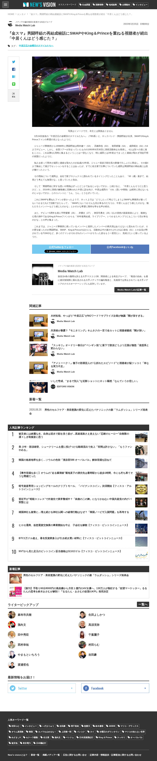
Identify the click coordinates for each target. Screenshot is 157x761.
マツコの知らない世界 (135, 732)
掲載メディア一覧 (51, 755)
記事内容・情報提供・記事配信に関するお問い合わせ (115, 755)
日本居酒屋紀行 (86, 737)
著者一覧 (35, 755)
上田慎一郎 (66, 732)
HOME (11, 14)
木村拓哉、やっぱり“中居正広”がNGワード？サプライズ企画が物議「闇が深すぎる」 (98, 315)
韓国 (31, 732)
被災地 (14, 743)
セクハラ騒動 (32, 737)
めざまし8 (16, 737)
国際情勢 (99, 5)
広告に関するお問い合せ (75, 755)
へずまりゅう (48, 726)
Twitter (22, 688)
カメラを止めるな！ (47, 732)
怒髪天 (87, 726)
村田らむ (15, 726)
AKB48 (112, 726)
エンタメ (21, 14)
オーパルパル (136, 737)
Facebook (97, 688)
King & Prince (105, 737)
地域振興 (113, 5)
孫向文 (58, 737)
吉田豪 (62, 726)
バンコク (81, 732)
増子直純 (75, 726)
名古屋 (46, 737)
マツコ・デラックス (129, 726)
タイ (92, 732)
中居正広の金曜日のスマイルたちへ (36, 45)
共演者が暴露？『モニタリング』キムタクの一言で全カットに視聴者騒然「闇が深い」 (98, 330)
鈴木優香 (99, 726)
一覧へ (143, 604)
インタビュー (141, 5)
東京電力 (27, 743)
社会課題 (86, 5)
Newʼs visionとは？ (18, 755)
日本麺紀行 (41, 743)
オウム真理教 (17, 732)
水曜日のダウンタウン (109, 732)
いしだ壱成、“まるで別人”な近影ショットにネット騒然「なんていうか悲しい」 (95, 381)
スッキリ (121, 737)
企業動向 (126, 5)
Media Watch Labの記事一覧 (131, 289)
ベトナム (70, 737)
